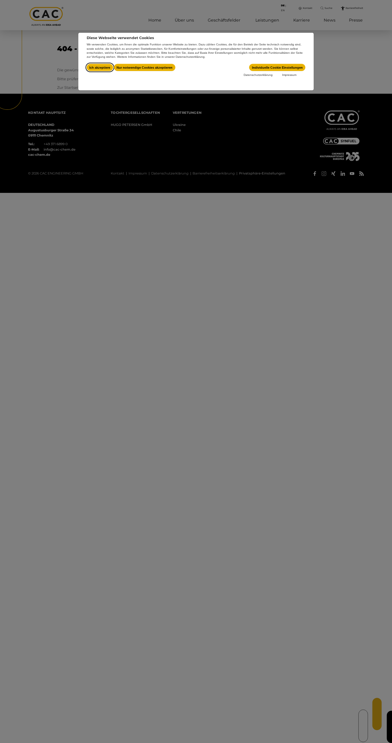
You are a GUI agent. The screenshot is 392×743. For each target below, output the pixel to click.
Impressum (289, 74)
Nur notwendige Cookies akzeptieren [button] (144, 67)
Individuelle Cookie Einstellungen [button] (277, 67)
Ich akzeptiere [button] (99, 67)
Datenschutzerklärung (258, 74)
